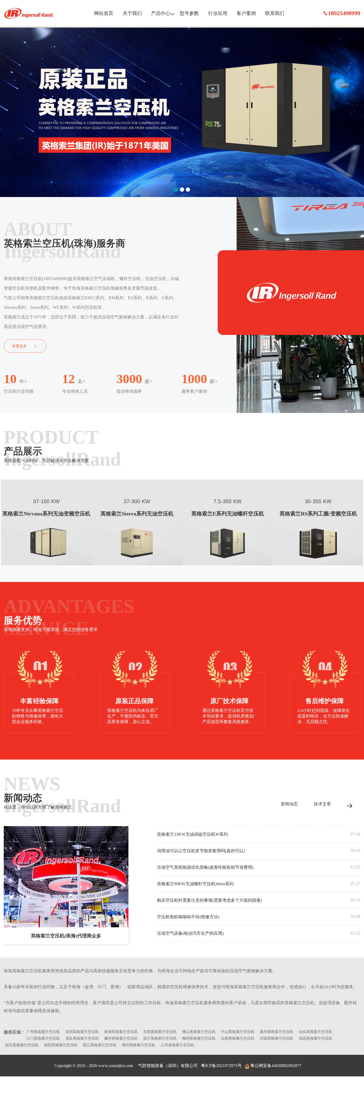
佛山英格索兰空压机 (199, 1032)
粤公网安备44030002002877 (275, 1065)
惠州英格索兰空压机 (276, 1032)
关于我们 (132, 13)
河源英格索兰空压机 (276, 1038)
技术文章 (322, 804)
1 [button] (176, 189)
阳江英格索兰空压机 (99, 1045)
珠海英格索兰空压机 (29, 13)
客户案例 (246, 13)
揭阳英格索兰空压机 (61, 1045)
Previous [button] (8, 109)
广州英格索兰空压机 (43, 1032)
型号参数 (189, 13)
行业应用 (217, 13)
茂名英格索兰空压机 (82, 1038)
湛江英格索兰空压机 (160, 1038)
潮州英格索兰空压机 (138, 1045)
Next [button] (356, 109)
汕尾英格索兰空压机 (237, 1038)
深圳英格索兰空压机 (82, 1032)
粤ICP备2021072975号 (221, 1065)
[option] (182, 112)
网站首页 (103, 13)
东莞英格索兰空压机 (160, 1032)
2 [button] (182, 189)
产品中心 (160, 13)
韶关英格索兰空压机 (22, 1045)
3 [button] (188, 189)
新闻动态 (289, 804)
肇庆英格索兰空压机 (121, 1038)
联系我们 (274, 13)
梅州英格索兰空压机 (199, 1038)
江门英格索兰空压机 (43, 1038)
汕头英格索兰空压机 (315, 1032)
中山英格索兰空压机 (237, 1032)
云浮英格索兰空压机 (177, 1045)
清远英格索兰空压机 (315, 1038)
